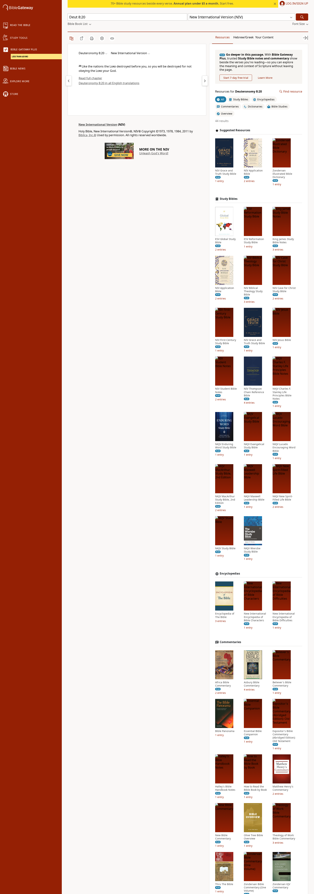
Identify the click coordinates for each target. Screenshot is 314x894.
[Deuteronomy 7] (69, 81)
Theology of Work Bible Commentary (284, 837)
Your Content (264, 37)
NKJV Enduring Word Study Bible (225, 446)
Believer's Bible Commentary (282, 684)
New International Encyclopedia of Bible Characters (255, 617)
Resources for (238, 91)
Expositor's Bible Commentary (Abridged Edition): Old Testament (284, 736)
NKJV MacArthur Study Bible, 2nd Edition (225, 500)
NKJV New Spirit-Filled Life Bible (283, 498)
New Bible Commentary (223, 837)
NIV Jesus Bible (282, 340)
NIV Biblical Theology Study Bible (253, 291)
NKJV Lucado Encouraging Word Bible (284, 447)
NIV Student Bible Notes (226, 390)
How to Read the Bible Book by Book (255, 788)
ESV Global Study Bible (225, 240)
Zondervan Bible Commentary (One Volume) (255, 887)
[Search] (302, 17)
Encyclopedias (230, 573)
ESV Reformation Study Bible (254, 240)
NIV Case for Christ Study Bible (284, 289)
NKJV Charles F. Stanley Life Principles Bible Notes (282, 393)
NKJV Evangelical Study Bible (254, 446)
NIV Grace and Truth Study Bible (225, 172)
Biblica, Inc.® (87, 135)
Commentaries (230, 642)
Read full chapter (90, 78)
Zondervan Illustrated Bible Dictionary (282, 174)
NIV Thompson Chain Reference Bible (254, 392)
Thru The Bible (224, 884)
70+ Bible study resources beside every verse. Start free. (172, 3)
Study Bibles (228, 199)
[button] (293, 4)
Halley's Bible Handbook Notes (225, 788)
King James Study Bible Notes (283, 240)
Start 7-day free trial (235, 77)
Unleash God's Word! (153, 153)
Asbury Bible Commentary (251, 684)
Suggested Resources (235, 130)
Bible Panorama (224, 731)
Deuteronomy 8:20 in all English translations (109, 83)
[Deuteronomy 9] (205, 81)
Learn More (265, 77)
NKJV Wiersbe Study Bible (252, 550)
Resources (222, 37)
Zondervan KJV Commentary (281, 886)
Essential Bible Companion (253, 732)
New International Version (97, 125)
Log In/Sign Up (297, 3)
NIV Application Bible (253, 172)
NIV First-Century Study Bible (225, 341)
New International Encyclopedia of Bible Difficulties (284, 617)
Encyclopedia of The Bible (224, 615)
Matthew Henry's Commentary (283, 788)
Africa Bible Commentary (223, 684)
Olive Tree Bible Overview (253, 837)
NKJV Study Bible (225, 548)
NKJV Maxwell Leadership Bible (254, 498)
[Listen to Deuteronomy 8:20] (112, 38)
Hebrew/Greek (243, 37)
